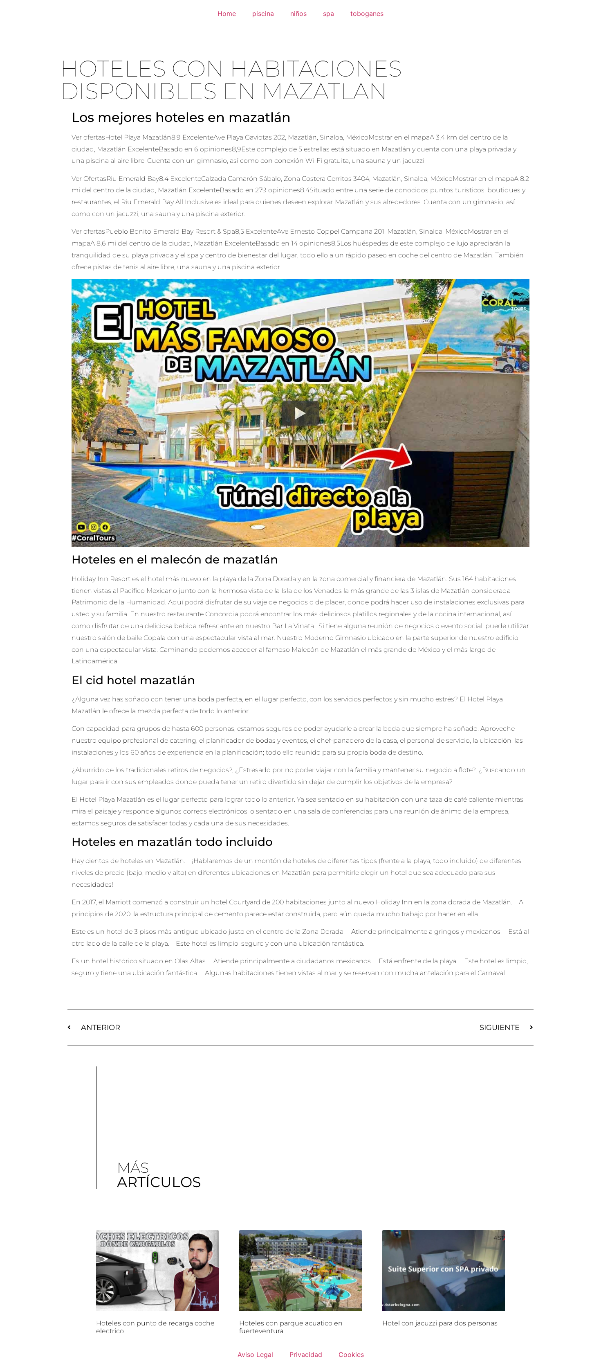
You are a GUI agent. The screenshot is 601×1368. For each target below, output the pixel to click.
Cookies (351, 1354)
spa (328, 13)
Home (227, 13)
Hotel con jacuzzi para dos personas (440, 1323)
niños (298, 13)
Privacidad (305, 1354)
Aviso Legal (255, 1354)
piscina (263, 13)
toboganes (366, 13)
